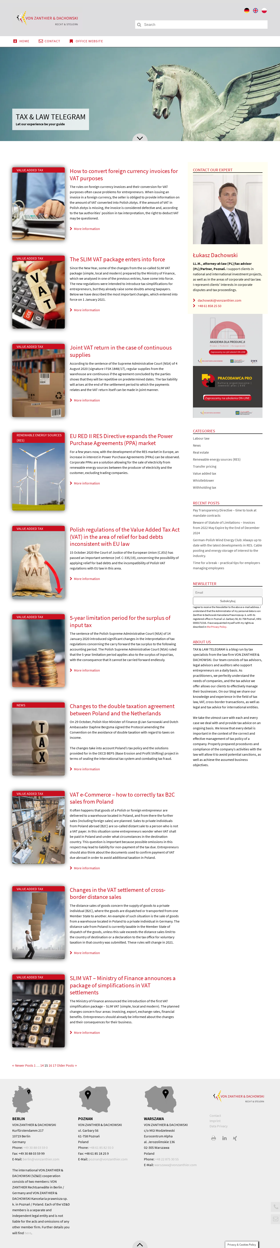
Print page (214, 1138)
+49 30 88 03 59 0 (35, 1147)
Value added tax (30, 170)
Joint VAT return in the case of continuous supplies (121, 351)
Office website (89, 41)
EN (256, 11)
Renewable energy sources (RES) (217, 459)
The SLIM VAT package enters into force (117, 259)
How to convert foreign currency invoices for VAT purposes (124, 174)
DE (247, 11)
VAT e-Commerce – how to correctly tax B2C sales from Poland (122, 798)
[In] (224, 1138)
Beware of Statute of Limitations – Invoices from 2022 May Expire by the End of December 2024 (226, 527)
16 (50, 1065)
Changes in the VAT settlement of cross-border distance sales (117, 893)
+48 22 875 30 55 (167, 1159)
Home (24, 41)
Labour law (201, 438)
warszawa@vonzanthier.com (175, 1165)
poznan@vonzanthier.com (108, 1159)
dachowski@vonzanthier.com (219, 300)
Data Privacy (219, 1126)
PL (264, 11)
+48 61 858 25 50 (209, 306)
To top (140, 1244)
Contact (52, 41)
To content (140, 137)
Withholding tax (204, 487)
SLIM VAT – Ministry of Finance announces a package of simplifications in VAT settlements (123, 985)
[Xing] (235, 1138)
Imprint (215, 1121)
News (21, 705)
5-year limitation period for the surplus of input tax (120, 621)
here (27, 1233)
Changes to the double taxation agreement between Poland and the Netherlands (122, 709)
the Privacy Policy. (217, 626)
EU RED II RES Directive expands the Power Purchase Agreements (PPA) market (121, 439)
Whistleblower (203, 480)
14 (42, 1065)
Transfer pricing (204, 466)
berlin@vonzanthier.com (41, 1159)
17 (54, 1065)
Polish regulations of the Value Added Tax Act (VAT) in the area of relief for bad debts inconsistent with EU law (125, 536)
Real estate (201, 452)
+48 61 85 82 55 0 (101, 1147)
